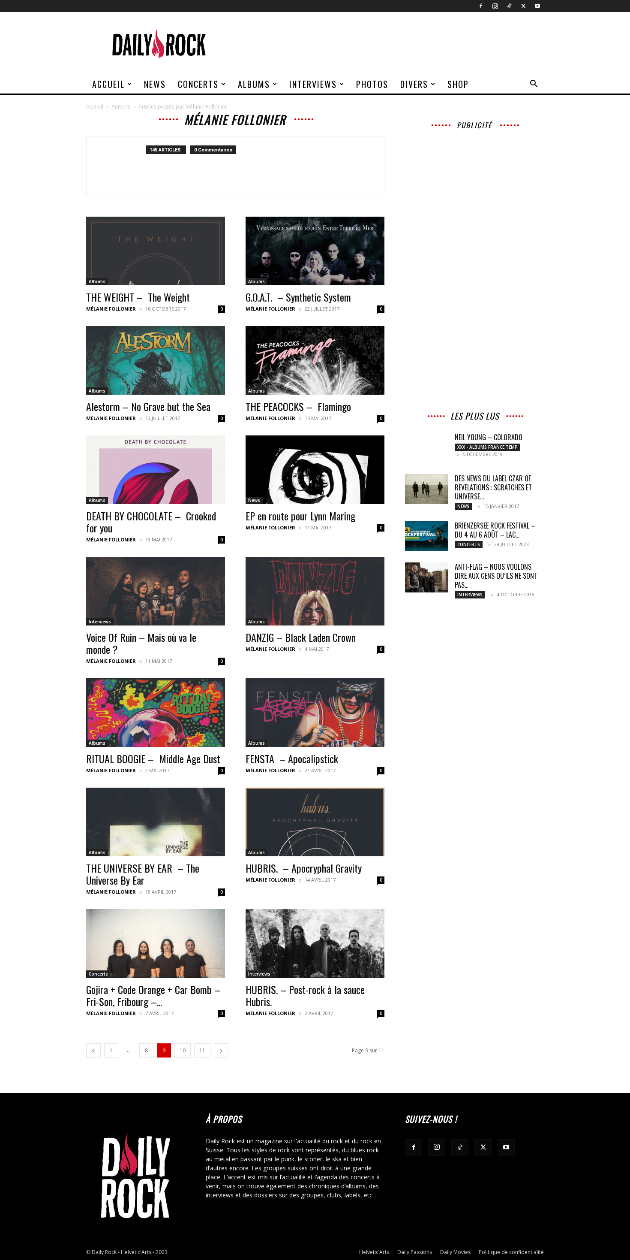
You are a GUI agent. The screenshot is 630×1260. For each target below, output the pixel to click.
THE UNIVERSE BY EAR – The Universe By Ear (142, 874)
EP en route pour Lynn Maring (300, 515)
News (155, 84)
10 (183, 1050)
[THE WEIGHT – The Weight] (155, 251)
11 (202, 1050)
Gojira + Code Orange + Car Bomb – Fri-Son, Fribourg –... (153, 995)
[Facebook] (480, 6)
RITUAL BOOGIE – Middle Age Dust (153, 758)
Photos (372, 84)
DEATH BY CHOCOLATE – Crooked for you (151, 521)
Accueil (108, 84)
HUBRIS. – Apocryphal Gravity (304, 868)
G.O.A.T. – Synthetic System (298, 297)
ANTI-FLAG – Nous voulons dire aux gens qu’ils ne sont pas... (496, 576)
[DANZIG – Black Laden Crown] (315, 591)
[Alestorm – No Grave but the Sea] (155, 360)
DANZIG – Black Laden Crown (301, 637)
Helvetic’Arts (374, 1252)
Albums (254, 84)
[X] (523, 6)
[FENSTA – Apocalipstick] (315, 712)
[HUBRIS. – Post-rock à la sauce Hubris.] (315, 943)
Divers (414, 84)
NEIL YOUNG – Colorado (488, 437)
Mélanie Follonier (111, 308)
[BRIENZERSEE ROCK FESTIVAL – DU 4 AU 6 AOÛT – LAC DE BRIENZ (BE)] (426, 536)
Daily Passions (414, 1252)
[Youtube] (537, 6)
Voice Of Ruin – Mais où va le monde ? (141, 643)
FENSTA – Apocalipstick (292, 758)
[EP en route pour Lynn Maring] (315, 469)
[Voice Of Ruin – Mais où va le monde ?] (155, 591)
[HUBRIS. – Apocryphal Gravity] (315, 822)
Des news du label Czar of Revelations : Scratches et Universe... (493, 487)
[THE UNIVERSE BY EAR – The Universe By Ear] (155, 822)
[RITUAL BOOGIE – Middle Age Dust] (155, 712)
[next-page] (221, 1050)
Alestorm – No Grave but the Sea (148, 406)
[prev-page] (93, 1050)
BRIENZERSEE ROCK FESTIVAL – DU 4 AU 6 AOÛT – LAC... (495, 530)
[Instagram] (495, 6)
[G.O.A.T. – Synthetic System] (315, 251)
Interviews (313, 84)
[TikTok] (509, 6)
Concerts (198, 84)
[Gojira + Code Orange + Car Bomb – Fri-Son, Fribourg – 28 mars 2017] (155, 943)
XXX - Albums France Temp (487, 447)
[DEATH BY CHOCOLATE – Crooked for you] (155, 469)
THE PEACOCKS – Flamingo (298, 406)
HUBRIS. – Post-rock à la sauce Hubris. (305, 995)
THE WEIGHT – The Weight (138, 297)
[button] (533, 85)
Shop (458, 84)
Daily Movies (455, 1252)
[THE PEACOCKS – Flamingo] (315, 360)
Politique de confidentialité (511, 1252)
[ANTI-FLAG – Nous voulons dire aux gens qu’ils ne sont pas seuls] (426, 577)
